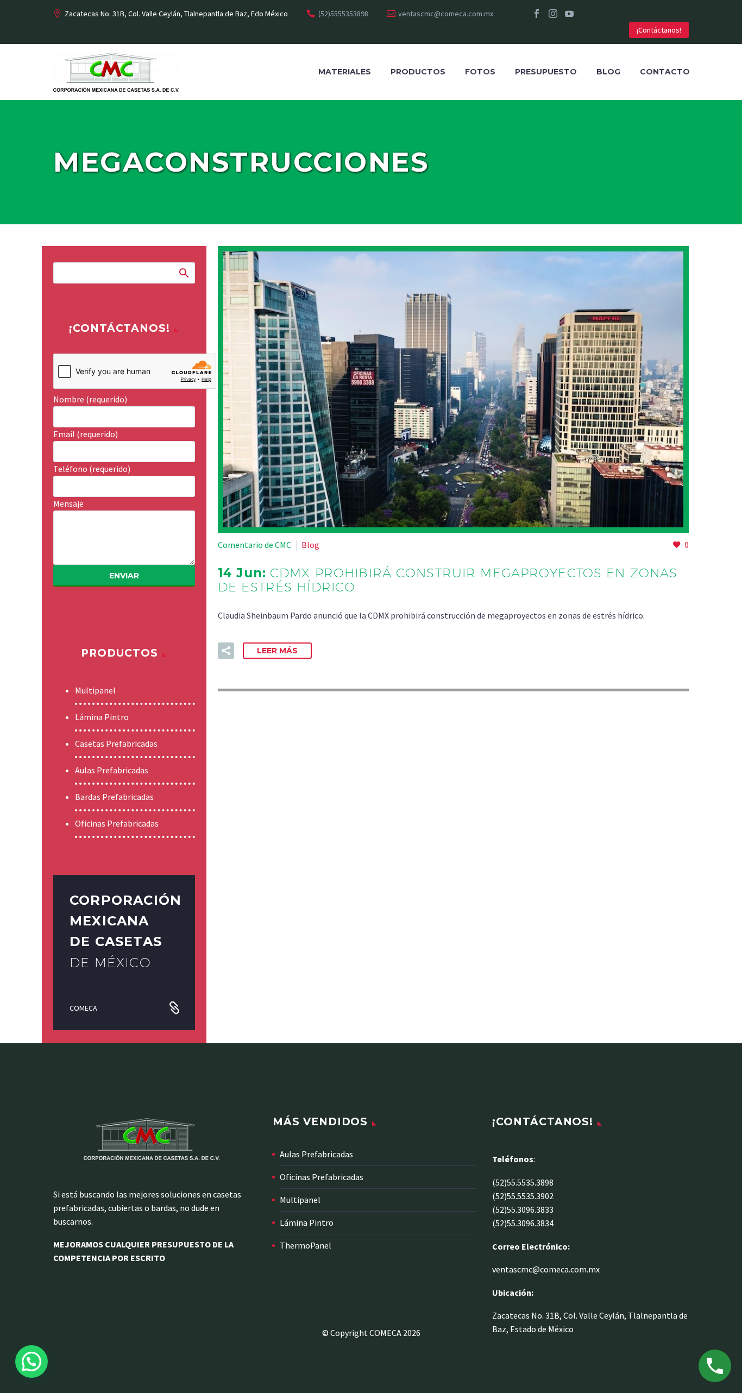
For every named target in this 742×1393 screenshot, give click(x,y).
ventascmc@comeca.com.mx (445, 13)
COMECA (83, 1008)
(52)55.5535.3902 (523, 1195)
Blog (608, 72)
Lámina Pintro (102, 716)
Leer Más (277, 650)
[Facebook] (537, 13)
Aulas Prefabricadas (111, 770)
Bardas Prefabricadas (114, 796)
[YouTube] (569, 13)
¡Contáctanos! (659, 30)
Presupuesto (546, 72)
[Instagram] (553, 13)
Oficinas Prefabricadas (117, 823)
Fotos (480, 72)
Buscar (183, 272)
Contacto (665, 72)
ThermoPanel (305, 1245)
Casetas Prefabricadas (116, 743)
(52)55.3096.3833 (523, 1209)
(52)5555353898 (343, 13)
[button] (226, 650)
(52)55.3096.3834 (523, 1223)
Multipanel (95, 690)
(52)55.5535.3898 (523, 1182)
